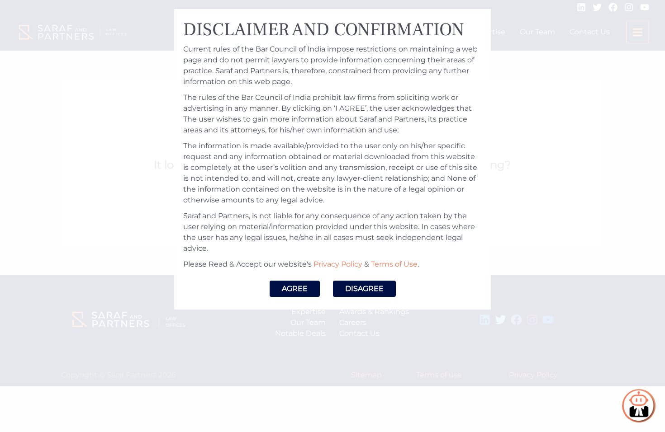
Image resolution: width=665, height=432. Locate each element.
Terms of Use (394, 264)
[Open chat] (639, 406)
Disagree (364, 288)
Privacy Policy (338, 264)
